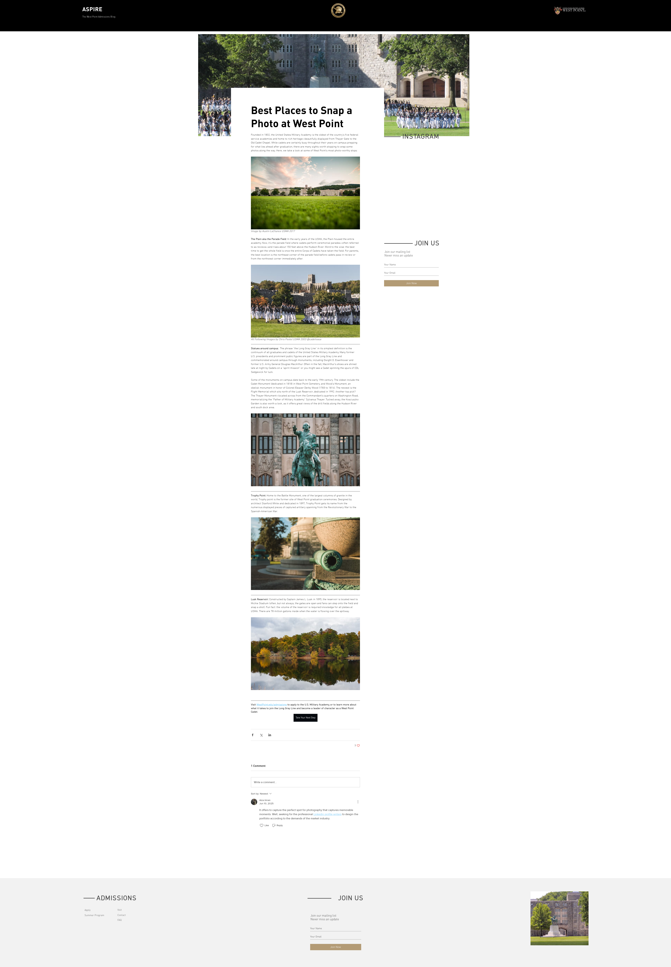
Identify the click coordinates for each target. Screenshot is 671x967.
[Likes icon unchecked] (261, 825)
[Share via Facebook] (252, 735)
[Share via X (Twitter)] (261, 735)
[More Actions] (358, 802)
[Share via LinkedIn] (269, 735)
